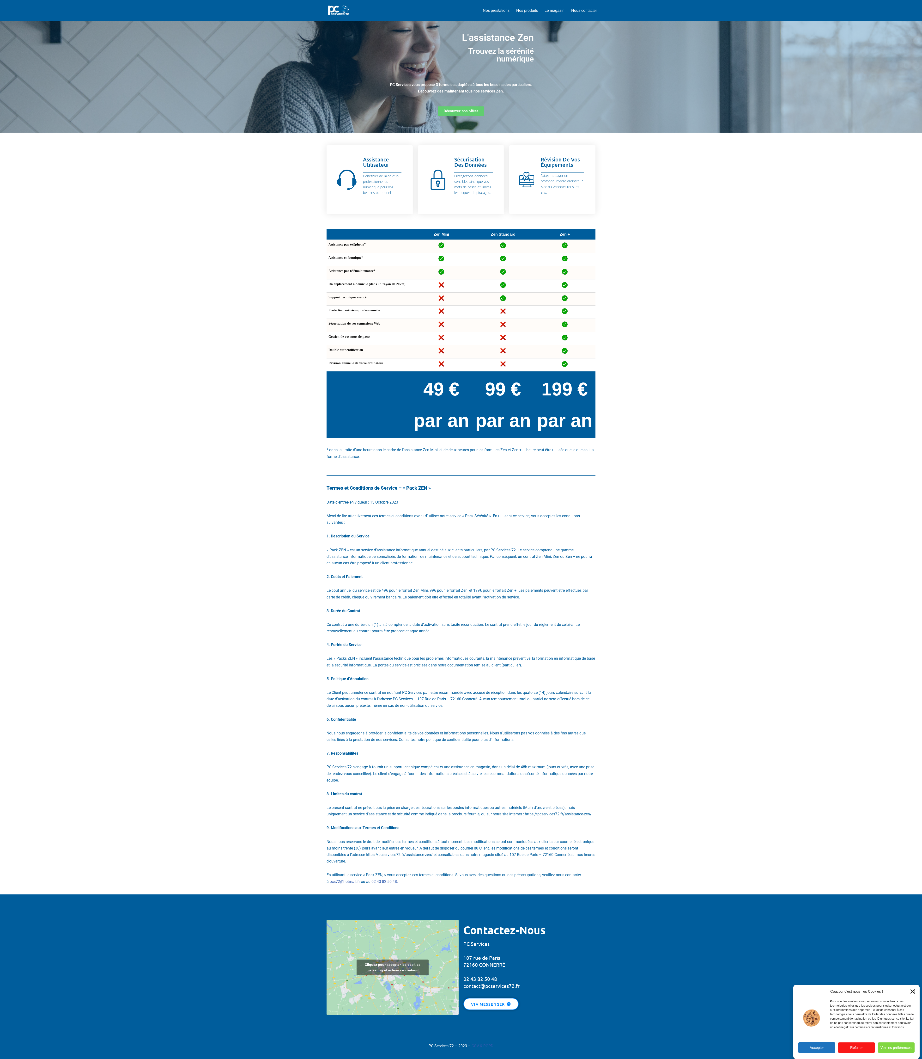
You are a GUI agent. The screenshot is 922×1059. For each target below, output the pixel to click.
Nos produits (527, 10)
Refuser (856, 1048)
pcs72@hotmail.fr (345, 881)
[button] (912, 991)
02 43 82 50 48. (384, 881)
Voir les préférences (896, 1048)
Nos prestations (496, 10)
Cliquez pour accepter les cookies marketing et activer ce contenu (392, 967)
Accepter (817, 1048)
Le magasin (554, 10)
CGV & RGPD (482, 1046)
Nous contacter (584, 10)
